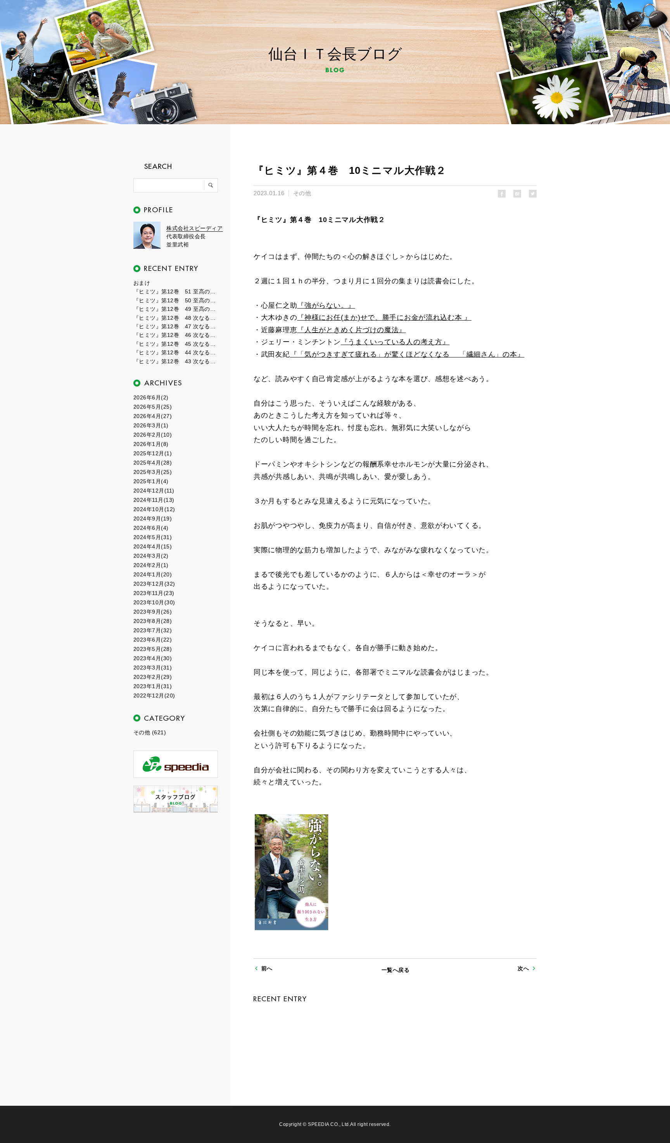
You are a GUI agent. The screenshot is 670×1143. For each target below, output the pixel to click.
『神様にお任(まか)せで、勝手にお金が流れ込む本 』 (384, 317)
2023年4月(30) (152, 658)
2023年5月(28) (152, 649)
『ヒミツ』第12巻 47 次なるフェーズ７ (176, 326)
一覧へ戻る (395, 970)
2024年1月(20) (152, 574)
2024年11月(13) (153, 500)
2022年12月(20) (154, 695)
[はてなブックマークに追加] (517, 194)
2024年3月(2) (151, 556)
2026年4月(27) (152, 416)
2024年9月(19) (152, 518)
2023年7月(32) (152, 630)
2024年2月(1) (151, 565)
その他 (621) (149, 732)
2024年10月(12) (154, 509)
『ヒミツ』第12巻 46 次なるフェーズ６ (176, 335)
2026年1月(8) (151, 444)
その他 (302, 193)
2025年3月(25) (152, 472)
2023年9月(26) (152, 612)
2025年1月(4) (151, 481)
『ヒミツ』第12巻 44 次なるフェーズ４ (176, 352)
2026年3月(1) (151, 425)
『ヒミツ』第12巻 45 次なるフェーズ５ (176, 344)
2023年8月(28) (152, 621)
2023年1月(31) (152, 686)
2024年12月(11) (153, 490)
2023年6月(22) (152, 640)
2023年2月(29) (152, 677)
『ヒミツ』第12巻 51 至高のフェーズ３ (176, 291)
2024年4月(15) (152, 546)
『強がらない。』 (326, 305)
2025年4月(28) (152, 463)
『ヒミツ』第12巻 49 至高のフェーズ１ (176, 309)
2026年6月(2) (151, 397)
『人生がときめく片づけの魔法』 (351, 330)
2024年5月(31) (152, 537)
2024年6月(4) (151, 528)
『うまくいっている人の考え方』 (395, 342)
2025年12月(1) (152, 453)
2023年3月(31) (152, 667)
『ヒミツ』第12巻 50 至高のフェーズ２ (176, 300)
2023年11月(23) (153, 593)
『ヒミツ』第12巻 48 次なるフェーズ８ (176, 318)
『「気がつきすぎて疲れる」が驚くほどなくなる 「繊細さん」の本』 (407, 354)
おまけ (141, 283)
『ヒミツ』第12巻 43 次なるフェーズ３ (176, 361)
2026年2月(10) (152, 435)
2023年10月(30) (154, 602)
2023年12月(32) (154, 584)
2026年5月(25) (152, 407)
